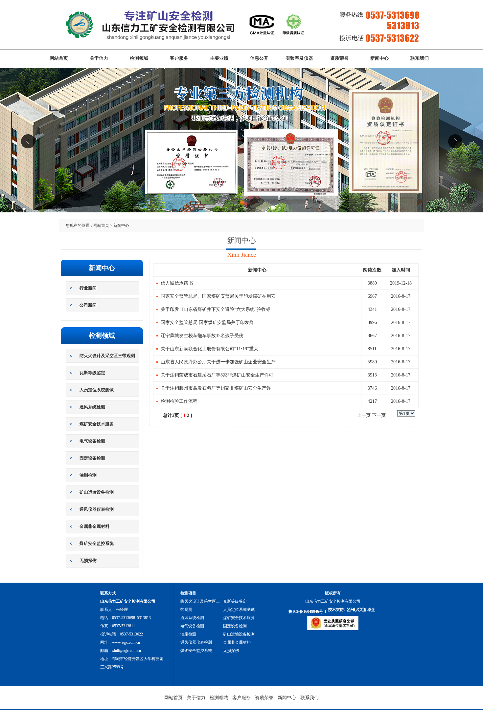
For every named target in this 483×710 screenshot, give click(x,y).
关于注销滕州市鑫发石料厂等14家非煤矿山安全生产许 (216, 388)
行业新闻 (88, 288)
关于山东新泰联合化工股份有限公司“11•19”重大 (209, 348)
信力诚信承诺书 (177, 283)
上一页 (364, 415)
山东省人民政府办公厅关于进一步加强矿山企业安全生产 (218, 361)
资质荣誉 (339, 58)
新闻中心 (379, 58)
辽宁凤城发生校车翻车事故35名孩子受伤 (202, 335)
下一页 (379, 415)
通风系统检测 (92, 406)
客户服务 (179, 58)
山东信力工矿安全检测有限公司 (241, 150)
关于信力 (99, 58)
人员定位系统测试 (97, 389)
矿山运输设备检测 (97, 492)
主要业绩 (219, 58)
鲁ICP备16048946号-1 (307, 611)
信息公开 (259, 58)
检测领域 (139, 58)
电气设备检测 (92, 441)
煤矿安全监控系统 (97, 543)
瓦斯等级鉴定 (92, 372)
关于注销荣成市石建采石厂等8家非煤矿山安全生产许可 (217, 375)
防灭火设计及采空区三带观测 (107, 355)
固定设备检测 (92, 458)
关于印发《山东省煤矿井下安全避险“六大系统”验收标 (215, 309)
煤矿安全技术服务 (97, 423)
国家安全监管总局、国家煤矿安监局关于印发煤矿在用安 (218, 296)
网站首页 (59, 58)
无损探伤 (88, 560)
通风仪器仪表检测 (97, 509)
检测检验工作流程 (179, 401)
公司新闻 (88, 305)
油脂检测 (88, 475)
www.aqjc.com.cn (126, 642)
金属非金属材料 (94, 526)
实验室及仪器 (299, 58)
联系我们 (419, 58)
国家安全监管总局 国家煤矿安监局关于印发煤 (207, 322)
